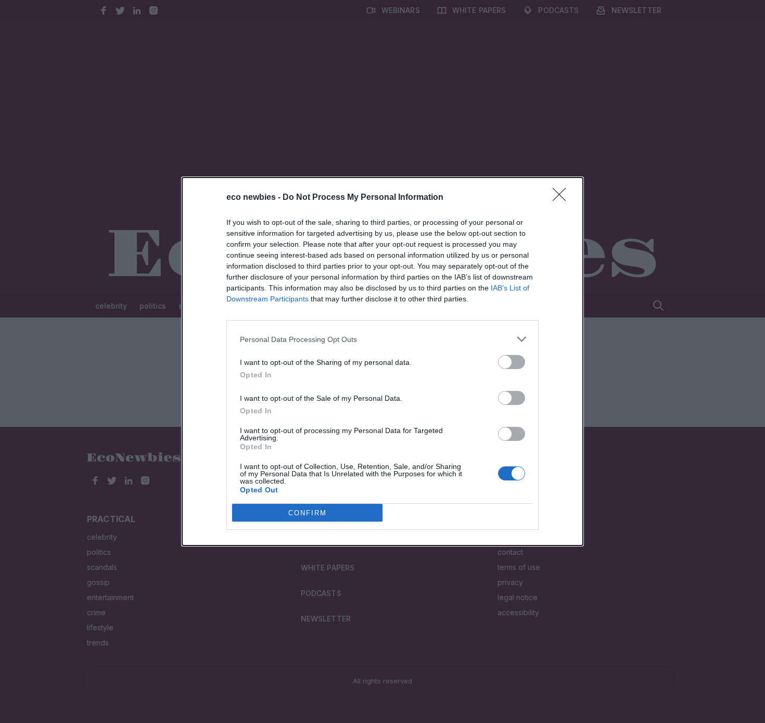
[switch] (511, 362)
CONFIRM (307, 513)
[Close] (562, 198)
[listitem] (382, 339)
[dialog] (382, 361)
